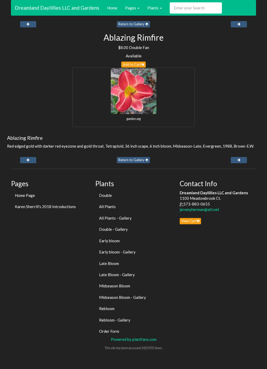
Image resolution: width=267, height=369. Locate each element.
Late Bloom (109, 263)
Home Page (25, 195)
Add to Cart (132, 64)
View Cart (188, 221)
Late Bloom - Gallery (117, 274)
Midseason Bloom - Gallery (122, 297)
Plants (153, 7)
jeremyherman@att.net (199, 209)
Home (112, 7)
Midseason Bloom (114, 285)
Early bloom (109, 240)
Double (105, 195)
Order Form (109, 331)
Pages (131, 7)
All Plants (107, 206)
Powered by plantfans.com (133, 339)
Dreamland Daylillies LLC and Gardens (57, 8)
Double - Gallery (113, 229)
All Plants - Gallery (115, 218)
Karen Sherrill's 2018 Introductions (45, 206)
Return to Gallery (131, 24)
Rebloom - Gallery (114, 320)
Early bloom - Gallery (117, 252)
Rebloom (106, 308)
